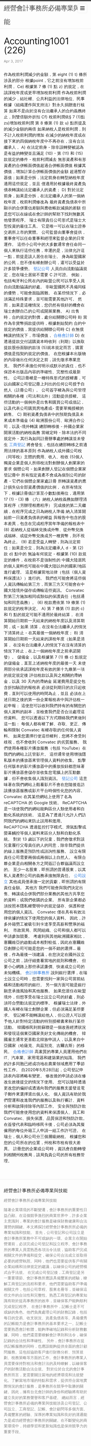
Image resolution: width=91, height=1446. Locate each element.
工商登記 (17, 444)
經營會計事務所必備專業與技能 (45, 15)
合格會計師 (64, 335)
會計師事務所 (37, 972)
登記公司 (41, 268)
